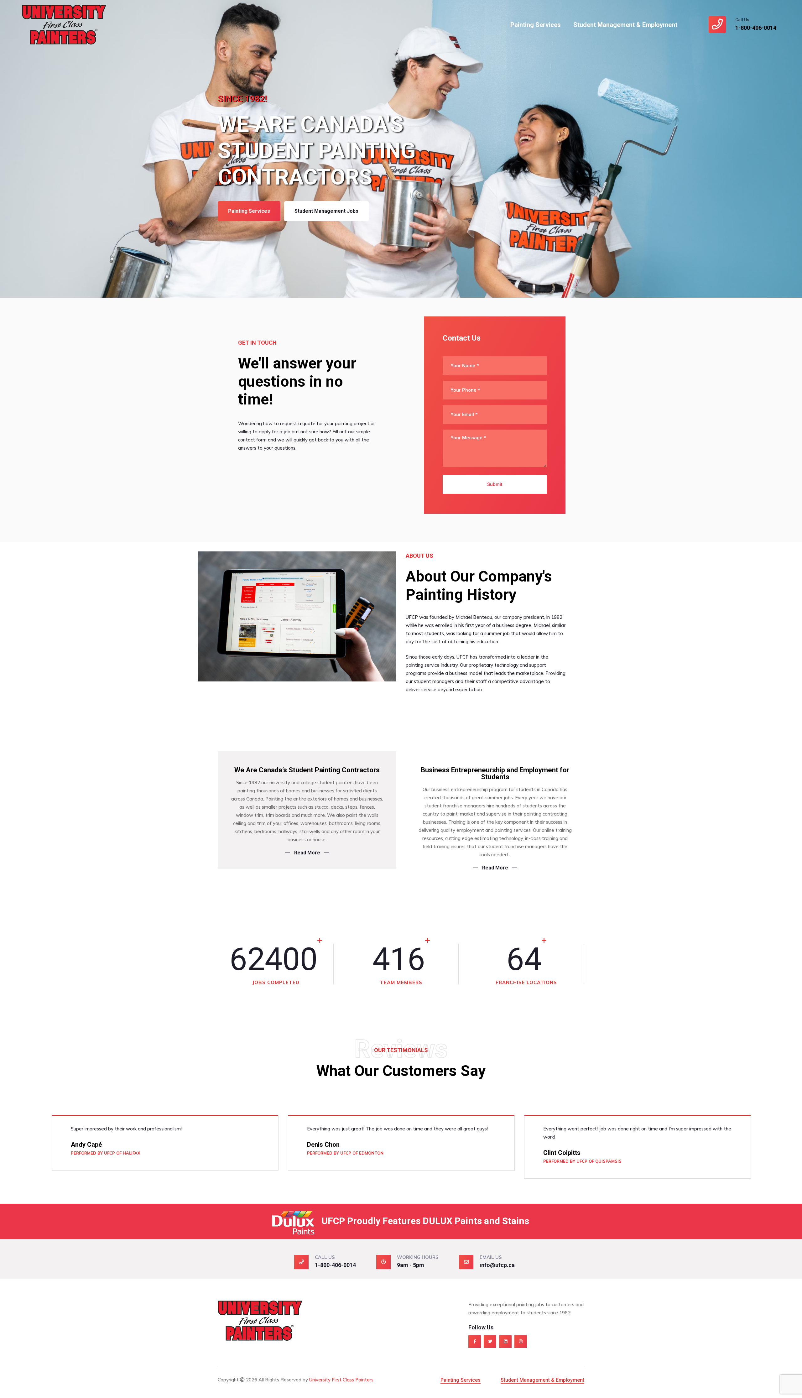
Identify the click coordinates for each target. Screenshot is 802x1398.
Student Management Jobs (326, 211)
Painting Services (535, 25)
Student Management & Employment (625, 25)
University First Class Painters (341, 1380)
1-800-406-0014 (755, 27)
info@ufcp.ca (497, 1265)
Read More (307, 853)
